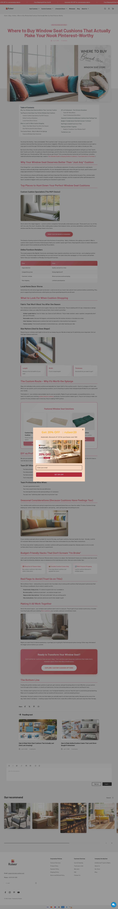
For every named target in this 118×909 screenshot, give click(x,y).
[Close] (83, 430)
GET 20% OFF (59, 474)
